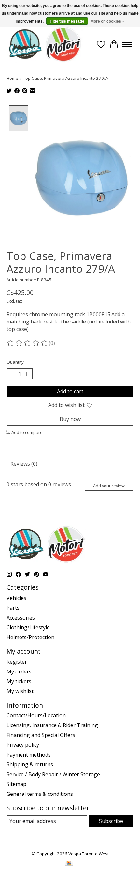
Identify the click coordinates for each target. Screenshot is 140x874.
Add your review (109, 486)
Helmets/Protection (30, 637)
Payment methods (29, 754)
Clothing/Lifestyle (28, 627)
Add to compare (27, 432)
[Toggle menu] (126, 44)
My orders (19, 671)
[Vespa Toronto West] (45, 44)
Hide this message (67, 21)
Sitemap (16, 784)
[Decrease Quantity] (12, 374)
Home (12, 78)
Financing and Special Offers (41, 735)
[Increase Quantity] (26, 374)
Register (17, 661)
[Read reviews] (28, 343)
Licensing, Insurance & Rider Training (52, 725)
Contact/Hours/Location (36, 715)
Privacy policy (23, 744)
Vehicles (16, 598)
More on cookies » (107, 21)
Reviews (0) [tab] (23, 463)
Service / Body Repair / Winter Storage (53, 774)
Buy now (70, 419)
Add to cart (70, 391)
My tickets (19, 681)
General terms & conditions (40, 793)
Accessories (21, 617)
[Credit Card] (69, 864)
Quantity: (16, 362)
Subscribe (111, 821)
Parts (13, 607)
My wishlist (20, 691)
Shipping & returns (30, 764)
